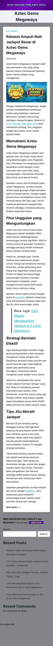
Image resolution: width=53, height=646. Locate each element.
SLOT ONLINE (11, 31)
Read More (13, 507)
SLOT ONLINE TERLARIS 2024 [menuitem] (22, 123)
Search (6, 529)
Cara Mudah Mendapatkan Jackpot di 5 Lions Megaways (27, 321)
